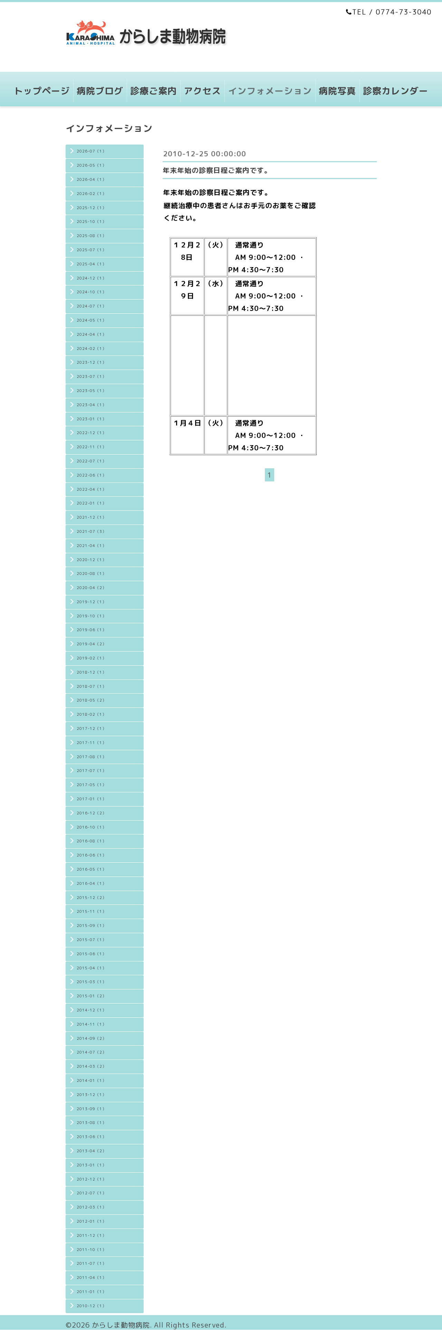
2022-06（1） (91, 475)
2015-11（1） (91, 911)
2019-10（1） (91, 616)
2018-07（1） (91, 686)
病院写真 (337, 91)
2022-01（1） (91, 503)
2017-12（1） (91, 728)
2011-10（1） (91, 1249)
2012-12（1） (91, 1179)
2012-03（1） (91, 1207)
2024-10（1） (91, 292)
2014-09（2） (91, 1038)
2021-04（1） (91, 545)
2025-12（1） (91, 208)
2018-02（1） (91, 714)
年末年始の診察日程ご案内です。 (217, 170)
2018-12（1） (91, 672)
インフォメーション (270, 91)
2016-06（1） (91, 855)
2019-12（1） (91, 602)
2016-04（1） (91, 883)
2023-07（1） (91, 376)
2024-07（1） (91, 306)
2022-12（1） (91, 433)
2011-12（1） (91, 1235)
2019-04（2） (91, 644)
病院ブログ (100, 91)
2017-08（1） (91, 757)
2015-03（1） (91, 982)
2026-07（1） (91, 151)
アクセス (202, 91)
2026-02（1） (91, 193)
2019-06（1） (91, 630)
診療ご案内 (153, 91)
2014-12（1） (91, 1010)
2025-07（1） (91, 250)
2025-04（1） (91, 264)
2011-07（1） (91, 1263)
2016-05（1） (91, 869)
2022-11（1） (91, 447)
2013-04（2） (91, 1151)
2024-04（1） (91, 334)
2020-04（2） (91, 587)
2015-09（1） (91, 925)
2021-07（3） (91, 531)
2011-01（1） (91, 1291)
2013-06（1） (91, 1137)
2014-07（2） (91, 1052)
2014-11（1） (91, 1024)
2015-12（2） (91, 897)
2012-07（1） (91, 1193)
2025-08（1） (91, 235)
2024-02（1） (91, 348)
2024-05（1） (91, 320)
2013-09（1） (91, 1109)
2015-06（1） (91, 954)
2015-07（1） (91, 939)
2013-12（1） (91, 1094)
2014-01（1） (91, 1080)
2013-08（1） (91, 1122)
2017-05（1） (91, 785)
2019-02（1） (91, 658)
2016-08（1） (91, 841)
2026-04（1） (91, 179)
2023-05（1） (91, 390)
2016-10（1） (91, 827)
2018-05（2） (91, 700)
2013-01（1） (91, 1165)
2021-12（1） (91, 517)
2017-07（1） (91, 770)
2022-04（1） (91, 489)
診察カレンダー (395, 91)
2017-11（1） (91, 742)
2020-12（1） (91, 560)
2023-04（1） (91, 405)
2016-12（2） (91, 813)
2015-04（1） (91, 968)
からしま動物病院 (121, 1325)
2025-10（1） (91, 221)
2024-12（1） (91, 278)
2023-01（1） (91, 419)
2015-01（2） (91, 996)
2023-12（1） (91, 362)
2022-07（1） (91, 461)
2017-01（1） (91, 799)
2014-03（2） (91, 1066)
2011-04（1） (91, 1277)
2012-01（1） (91, 1221)
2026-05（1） (91, 165)
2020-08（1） (91, 573)
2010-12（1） (91, 1306)
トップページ (42, 91)
